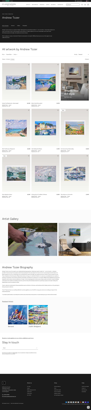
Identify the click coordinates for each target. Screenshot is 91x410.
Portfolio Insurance (57, 393)
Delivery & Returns (57, 386)
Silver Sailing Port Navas (7, 194)
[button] (28, 64)
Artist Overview (5, 25)
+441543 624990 (6, 394)
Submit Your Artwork (85, 386)
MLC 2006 (29, 395)
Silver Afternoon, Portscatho (67, 194)
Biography (25, 25)
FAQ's (55, 388)
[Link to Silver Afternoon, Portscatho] (75, 173)
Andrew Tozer (5, 150)
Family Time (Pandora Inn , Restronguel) (10, 103)
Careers (28, 388)
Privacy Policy (29, 393)
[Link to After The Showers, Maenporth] (16, 127)
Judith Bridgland (35, 326)
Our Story (28, 386)
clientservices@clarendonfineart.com (9, 396)
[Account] (85, 4)
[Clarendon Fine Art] (11, 383)
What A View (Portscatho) (36, 103)
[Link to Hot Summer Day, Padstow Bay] (75, 127)
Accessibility (84, 391)
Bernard (11, 326)
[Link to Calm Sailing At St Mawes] (45, 127)
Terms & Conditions (57, 391)
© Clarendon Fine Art (5, 403)
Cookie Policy (29, 391)
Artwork (12, 25)
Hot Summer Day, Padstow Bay (67, 148)
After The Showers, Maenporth (8, 148)
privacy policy (15, 352)
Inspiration (60, 4)
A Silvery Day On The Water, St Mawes (39, 194)
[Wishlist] (82, 4)
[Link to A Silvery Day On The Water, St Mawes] (45, 173)
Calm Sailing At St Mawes (36, 148)
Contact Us (83, 388)
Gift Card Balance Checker (58, 395)
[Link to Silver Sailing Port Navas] (16, 173)
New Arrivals (35, 4)
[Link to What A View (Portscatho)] (45, 82)
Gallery (18, 25)
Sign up (36, 348)
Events (47, 4)
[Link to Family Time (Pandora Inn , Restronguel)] (16, 82)
